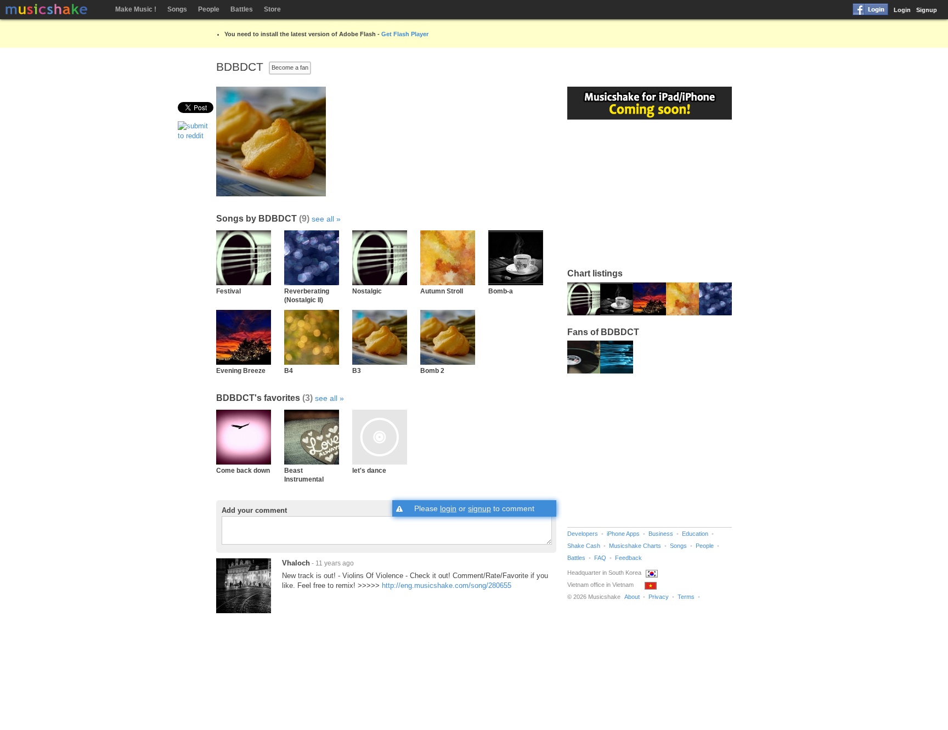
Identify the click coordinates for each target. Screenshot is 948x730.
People (208, 9)
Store (272, 9)
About (632, 596)
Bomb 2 (432, 370)
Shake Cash (583, 545)
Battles (241, 9)
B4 (288, 370)
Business (660, 533)
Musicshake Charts (635, 545)
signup (479, 508)
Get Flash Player (404, 34)
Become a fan (290, 67)
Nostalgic (367, 291)
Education (695, 533)
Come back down (243, 470)
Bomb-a (500, 291)
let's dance (369, 470)
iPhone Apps (623, 533)
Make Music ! (135, 9)
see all (323, 218)
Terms (686, 596)
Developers (582, 533)
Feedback (628, 557)
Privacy (658, 596)
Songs (177, 9)
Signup (926, 10)
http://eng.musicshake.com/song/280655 (446, 585)
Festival (228, 291)
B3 (356, 370)
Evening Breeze (241, 370)
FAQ (600, 557)
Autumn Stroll (441, 291)
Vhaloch (296, 563)
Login (902, 10)
